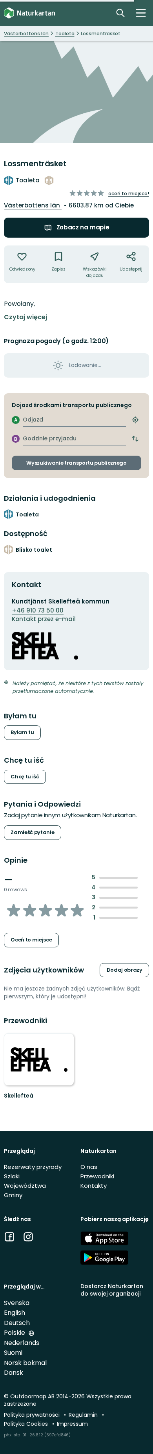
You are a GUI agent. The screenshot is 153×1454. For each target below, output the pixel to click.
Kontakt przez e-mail (44, 619)
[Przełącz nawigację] (141, 13)
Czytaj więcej (25, 317)
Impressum (72, 1424)
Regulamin (84, 1415)
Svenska (16, 1302)
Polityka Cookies (26, 1424)
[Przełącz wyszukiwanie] (120, 13)
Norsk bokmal (25, 1362)
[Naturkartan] (29, 13)
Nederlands (21, 1342)
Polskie (15, 1332)
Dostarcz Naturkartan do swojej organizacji (111, 1290)
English (14, 1312)
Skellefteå (18, 1096)
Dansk (13, 1372)
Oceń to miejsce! (128, 193)
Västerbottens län (33, 205)
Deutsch (17, 1322)
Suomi (13, 1352)
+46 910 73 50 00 (38, 610)
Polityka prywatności (32, 1415)
